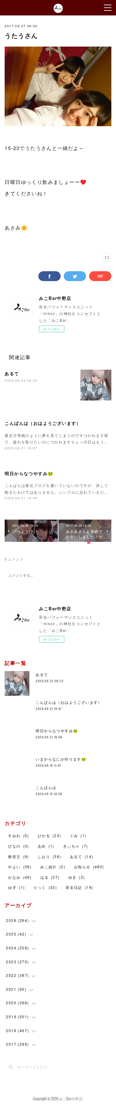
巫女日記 (79, 887)
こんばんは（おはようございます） (43, 423)
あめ (46, 846)
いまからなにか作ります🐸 (61, 758)
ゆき (76, 877)
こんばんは (46, 787)
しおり (49, 856)
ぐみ (78, 835)
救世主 (18, 856)
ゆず (16, 887)
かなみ (20, 877)
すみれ (18, 835)
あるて (12, 373)
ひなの (18, 846)
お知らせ (89, 866)
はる (49, 877)
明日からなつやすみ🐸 (29, 473)
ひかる (49, 835)
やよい (20, 866)
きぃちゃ (75, 846)
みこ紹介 (52, 866)
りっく (45, 887)
